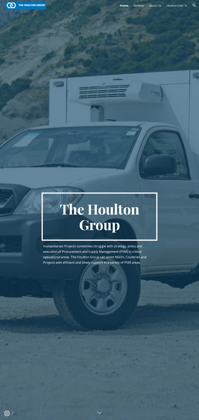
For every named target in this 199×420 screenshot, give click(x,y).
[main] (99, 216)
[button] (194, 5)
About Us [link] (155, 5)
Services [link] (139, 5)
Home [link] (124, 5)
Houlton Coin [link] (174, 5)
